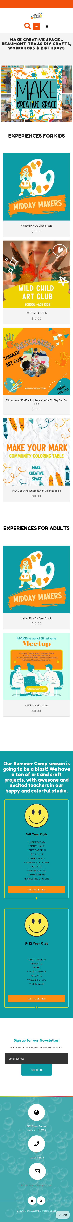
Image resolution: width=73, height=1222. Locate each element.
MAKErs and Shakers (36, 705)
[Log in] (36, 26)
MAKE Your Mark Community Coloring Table (36, 490)
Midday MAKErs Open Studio (36, 225)
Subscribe (36, 1069)
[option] (36, 94)
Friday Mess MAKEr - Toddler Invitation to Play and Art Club (36, 402)
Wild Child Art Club (36, 312)
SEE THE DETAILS (36, 889)
